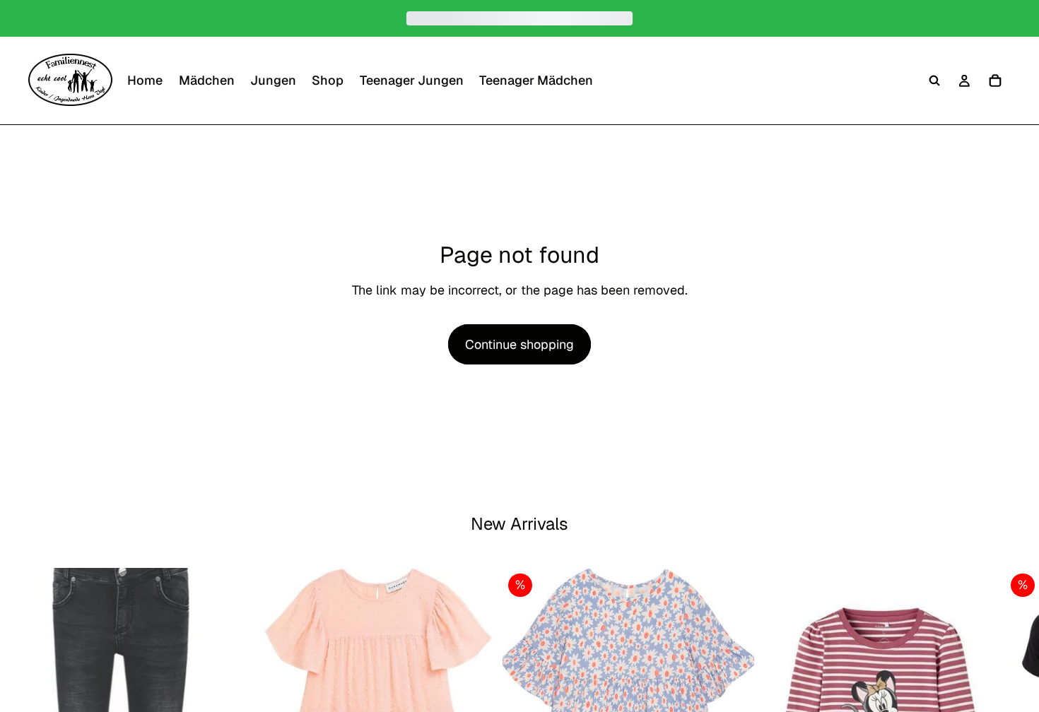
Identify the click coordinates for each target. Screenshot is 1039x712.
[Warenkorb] (995, 80)
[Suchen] (934, 80)
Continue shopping (519, 344)
